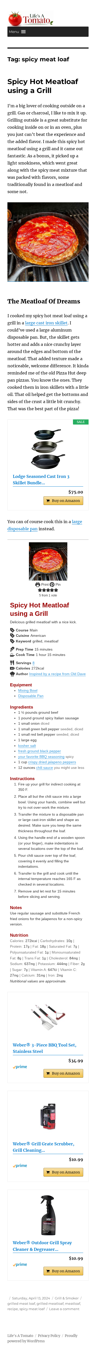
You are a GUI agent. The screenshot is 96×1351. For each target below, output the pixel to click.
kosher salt (27, 746)
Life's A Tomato (20, 1336)
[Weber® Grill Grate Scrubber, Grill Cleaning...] (48, 1116)
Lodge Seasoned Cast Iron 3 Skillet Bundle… (41, 480)
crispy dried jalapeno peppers (52, 762)
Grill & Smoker (67, 1298)
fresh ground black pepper (39, 751)
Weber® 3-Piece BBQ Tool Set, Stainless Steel (44, 1048)
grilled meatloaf (50, 1303)
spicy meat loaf (32, 1309)
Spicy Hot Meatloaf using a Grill (42, 86)
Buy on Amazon (66, 500)
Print (44, 584)
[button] (14, 32)
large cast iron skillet (46, 322)
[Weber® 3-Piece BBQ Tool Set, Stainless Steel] (48, 1017)
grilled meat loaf (21, 1303)
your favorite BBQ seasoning (41, 757)
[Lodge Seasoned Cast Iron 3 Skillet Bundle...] (48, 449)
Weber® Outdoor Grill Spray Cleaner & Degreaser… (42, 1246)
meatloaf (72, 1303)
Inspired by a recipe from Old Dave (57, 674)
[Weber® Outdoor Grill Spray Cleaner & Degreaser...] (48, 1215)
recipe (12, 1309)
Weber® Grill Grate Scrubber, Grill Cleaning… (43, 1147)
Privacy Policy (49, 1336)
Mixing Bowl (27, 690)
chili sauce (44, 768)
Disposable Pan (31, 696)
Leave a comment (64, 1309)
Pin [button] (58, 584)
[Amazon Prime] (48, 1067)
